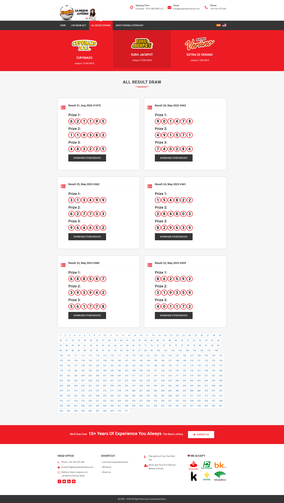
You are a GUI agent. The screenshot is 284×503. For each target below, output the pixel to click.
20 (165, 335)
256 (126, 385)
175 (206, 365)
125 (177, 355)
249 (76, 385)
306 (155, 396)
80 (200, 345)
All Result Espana (100, 25)
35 (91, 340)
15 (135, 335)
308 (170, 396)
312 (199, 396)
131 (220, 355)
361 (220, 406)
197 (199, 370)
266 (199, 385)
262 (170, 385)
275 (97, 391)
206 (97, 375)
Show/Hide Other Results (87, 158)
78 (188, 345)
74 (164, 345)
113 (90, 355)
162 (112, 365)
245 (213, 380)
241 (184, 380)
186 (119, 370)
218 (184, 375)
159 (90, 365)
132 (61, 360)
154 (220, 360)
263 (177, 385)
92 (109, 350)
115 (104, 355)
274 (90, 391)
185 (112, 370)
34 (85, 340)
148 (177, 360)
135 (83, 360)
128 (199, 355)
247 (61, 385)
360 (213, 406)
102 (173, 350)
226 (76, 380)
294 (68, 396)
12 (117, 335)
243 (199, 380)
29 (220, 335)
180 (76, 370)
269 (220, 385)
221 (206, 375)
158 (83, 365)
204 (83, 375)
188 (133, 370)
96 (133, 350)
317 (68, 401)
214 (155, 375)
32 (73, 340)
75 (170, 345)
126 (184, 355)
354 (170, 406)
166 (141, 365)
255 (119, 385)
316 (61, 401)
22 (177, 335)
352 (155, 406)
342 (83, 406)
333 (184, 401)
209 (119, 375)
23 (183, 335)
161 (104, 365)
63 (97, 345)
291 (213, 391)
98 (145, 350)
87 (79, 350)
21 (171, 335)
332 (177, 401)
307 (162, 396)
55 (212, 340)
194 (177, 370)
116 (112, 355)
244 (206, 380)
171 (177, 365)
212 (141, 375)
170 (170, 365)
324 (119, 401)
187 (126, 370)
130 (213, 355)
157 (76, 365)
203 (76, 375)
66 (115, 345)
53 (200, 340)
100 (158, 350)
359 (206, 406)
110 (68, 355)
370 (119, 411)
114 (97, 355)
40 (121, 340)
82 (212, 345)
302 (126, 396)
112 (83, 355)
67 (121, 345)
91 (103, 350)
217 (177, 375)
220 (199, 375)
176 (213, 365)
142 (133, 360)
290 (206, 391)
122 (155, 355)
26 (202, 335)
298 (97, 396)
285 (170, 391)
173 (191, 365)
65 (109, 345)
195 (184, 370)
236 (148, 380)
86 (73, 350)
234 (133, 380)
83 (218, 345)
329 (155, 401)
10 (105, 335)
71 (145, 345)
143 (141, 360)
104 (187, 350)
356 (184, 406)
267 (206, 385)
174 (199, 365)
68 (127, 345)
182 (90, 370)
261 (162, 385)
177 (220, 365)
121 (148, 355)
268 (213, 385)
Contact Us (203, 434)
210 (126, 375)
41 (127, 340)
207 (104, 375)
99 (151, 350)
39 (115, 340)
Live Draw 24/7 (78, 25)
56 (218, 340)
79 (194, 345)
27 (208, 335)
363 (68, 411)
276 (104, 391)
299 (104, 396)
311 (191, 396)
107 (209, 350)
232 (119, 380)
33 (79, 340)
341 (76, 406)
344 (97, 406)
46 (157, 340)
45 (151, 340)
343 (90, 406)
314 (213, 396)
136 (90, 360)
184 (104, 370)
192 (162, 370)
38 (109, 340)
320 (90, 401)
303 (133, 396)
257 (133, 385)
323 (112, 401)
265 (191, 385)
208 (112, 375)
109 (61, 355)
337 (213, 401)
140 (119, 360)
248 (68, 385)
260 (155, 385)
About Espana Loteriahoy (129, 25)
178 (61, 370)
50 (182, 340)
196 (191, 370)
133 (68, 360)
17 (147, 335)
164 (126, 365)
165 (133, 365)
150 (191, 360)
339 (61, 406)
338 (220, 401)
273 (83, 391)
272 (76, 391)
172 (184, 365)
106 (202, 350)
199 (213, 370)
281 (141, 391)
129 (206, 355)
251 (90, 385)
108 (216, 350)
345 (104, 406)
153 (213, 360)
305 (148, 396)
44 (145, 340)
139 (112, 360)
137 (97, 360)
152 (206, 360)
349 (133, 406)
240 (177, 380)
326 (133, 401)
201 (61, 375)
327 (141, 401)
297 (90, 396)
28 (214, 335)
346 (112, 406)
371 (126, 411)
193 (170, 370)
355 (177, 406)
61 (85, 345)
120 (141, 355)
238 (162, 380)
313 (206, 396)
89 (91, 350)
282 (148, 391)
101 (165, 350)
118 (126, 355)
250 (83, 385)
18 (153, 335)
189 (141, 370)
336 (206, 401)
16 (141, 335)
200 (220, 370)
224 (61, 380)
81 (206, 345)
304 (141, 396)
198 (206, 370)
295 (76, 396)
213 (148, 375)
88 (85, 350)
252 (97, 385)
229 (97, 380)
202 (68, 375)
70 (139, 345)
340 (68, 406)
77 (182, 345)
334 (191, 401)
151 (199, 360)
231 (112, 380)
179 (68, 370)
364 (76, 411)
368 (104, 411)
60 (79, 345)
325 (126, 401)
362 (61, 411)
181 (83, 370)
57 (60, 345)
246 (220, 380)
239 (170, 380)
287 (184, 391)
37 (103, 340)
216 (170, 375)
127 (191, 355)
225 (68, 380)
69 (133, 345)
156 (68, 365)
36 (97, 340)
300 (112, 396)
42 (133, 340)
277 (112, 391)
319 (83, 401)
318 (76, 401)
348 (126, 406)
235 (141, 380)
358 (199, 406)
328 (148, 401)
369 (112, 411)
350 (141, 406)
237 (155, 380)
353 (162, 406)
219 (191, 375)
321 (97, 401)
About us (107, 472)
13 (123, 335)
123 (162, 355)
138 (104, 360)
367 (97, 411)
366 (90, 411)
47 (164, 340)
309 (177, 396)
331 (170, 401)
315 (220, 396)
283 (155, 391)
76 (176, 345)
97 (139, 350)
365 (83, 411)
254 (112, 385)
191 (155, 370)
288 (191, 391)
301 (119, 396)
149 (184, 360)
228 (90, 380)
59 (73, 345)
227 (83, 380)
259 (148, 385)
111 (76, 355)
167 (148, 365)
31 (67, 340)
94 (121, 350)
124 (170, 355)
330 (162, 401)
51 (188, 340)
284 (162, 391)
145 (155, 360)
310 (184, 396)
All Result (107, 467)
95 (127, 350)
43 (139, 340)
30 (60, 340)
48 (170, 340)
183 (97, 370)
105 (194, 350)
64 (103, 345)
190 (148, 370)
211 (133, 375)
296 (83, 396)
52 (194, 340)
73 (157, 345)
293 (61, 396)
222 (213, 375)
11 (111, 335)
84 (60, 350)
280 (133, 391)
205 (90, 375)
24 (189, 335)
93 (115, 350)
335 (199, 401)
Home (63, 25)
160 (97, 365)
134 (76, 360)
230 (104, 380)
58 (67, 345)
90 (97, 350)
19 (159, 335)
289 (199, 391)
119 (133, 355)
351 (148, 406)
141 (126, 360)
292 (220, 391)
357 (191, 406)
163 (119, 365)
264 (184, 385)
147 (170, 360)
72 (151, 345)
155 (61, 365)
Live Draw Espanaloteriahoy (115, 462)
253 (104, 385)
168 (155, 365)
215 (162, 375)
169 (162, 365)
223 (220, 375)
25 (196, 335)
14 (129, 335)
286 (177, 391)
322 (104, 401)
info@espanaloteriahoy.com (187, 9)
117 (119, 355)
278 (119, 391)
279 (126, 391)
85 (67, 350)
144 (148, 360)
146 (162, 360)
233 (126, 380)
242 (191, 380)
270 (61, 391)
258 (141, 385)
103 (180, 350)
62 (91, 345)
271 (68, 391)
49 (176, 340)
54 (206, 340)
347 (119, 406)
